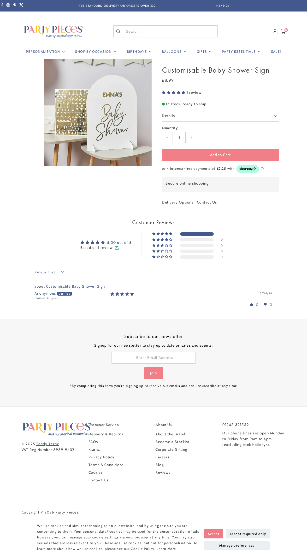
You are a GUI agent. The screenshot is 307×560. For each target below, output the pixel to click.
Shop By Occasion (94, 51)
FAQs (93, 442)
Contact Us (207, 202)
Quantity (170, 128)
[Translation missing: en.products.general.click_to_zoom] (143, 66)
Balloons (172, 51)
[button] (174, 92)
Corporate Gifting (171, 449)
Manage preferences (236, 545)
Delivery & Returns (106, 434)
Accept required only (248, 534)
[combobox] (170, 31)
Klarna (94, 449)
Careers (162, 457)
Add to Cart (220, 155)
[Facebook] (2, 6)
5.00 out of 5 (119, 242)
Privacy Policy (102, 457)
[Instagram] (8, 6)
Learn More (166, 549)
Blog (159, 465)
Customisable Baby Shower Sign (75, 286)
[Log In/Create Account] (275, 31)
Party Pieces (66, 512)
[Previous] (83, 5)
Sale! (276, 51)
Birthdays (137, 51)
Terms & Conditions (106, 465)
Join (153, 373)
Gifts (202, 51)
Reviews (163, 472)
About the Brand (170, 434)
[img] (122, 294)
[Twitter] (21, 6)
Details (168, 116)
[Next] (223, 5)
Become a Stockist (172, 442)
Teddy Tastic (47, 444)
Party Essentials (239, 51)
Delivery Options (177, 202)
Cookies (96, 472)
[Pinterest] (14, 6)
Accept (213, 534)
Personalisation (43, 51)
